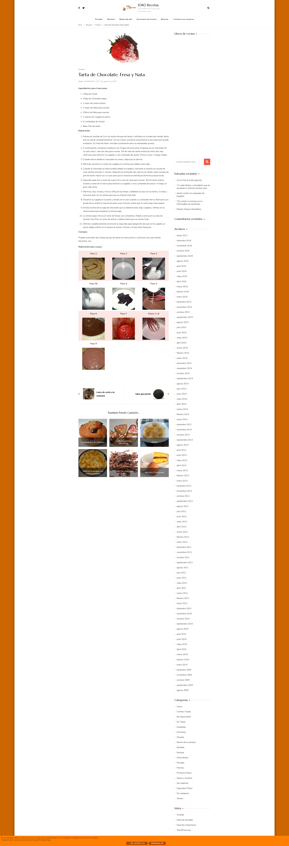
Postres (81, 69)
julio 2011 (181, 572)
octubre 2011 (183, 557)
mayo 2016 (182, 276)
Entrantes (181, 732)
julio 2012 (181, 511)
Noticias (164, 19)
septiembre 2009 (185, 685)
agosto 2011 (183, 567)
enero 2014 (182, 419)
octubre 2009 (183, 680)
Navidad (180, 747)
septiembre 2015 (185, 317)
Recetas (110, 19)
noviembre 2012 (184, 491)
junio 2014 (182, 393)
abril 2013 (181, 465)
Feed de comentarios (186, 825)
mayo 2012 (182, 521)
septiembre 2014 (185, 378)
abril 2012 (181, 526)
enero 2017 (182, 235)
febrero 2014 (183, 414)
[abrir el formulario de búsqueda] (208, 8)
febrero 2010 (183, 659)
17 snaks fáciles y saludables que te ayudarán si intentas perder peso (193, 186)
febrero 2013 (183, 475)
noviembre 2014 (184, 368)
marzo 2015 (182, 347)
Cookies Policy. (46, 840)
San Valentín (182, 783)
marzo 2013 (182, 470)
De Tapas (181, 721)
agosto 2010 (183, 628)
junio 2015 (182, 332)
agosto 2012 (183, 506)
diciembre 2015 (184, 301)
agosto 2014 (183, 383)
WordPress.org (184, 830)
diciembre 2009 (184, 669)
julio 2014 (181, 388)
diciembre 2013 (184, 424)
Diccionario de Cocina (146, 19)
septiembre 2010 (185, 623)
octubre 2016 (183, 250)
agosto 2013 (183, 445)
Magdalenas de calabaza (92, 442)
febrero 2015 (183, 353)
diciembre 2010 (184, 608)
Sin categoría (183, 793)
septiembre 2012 (185, 501)
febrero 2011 (183, 598)
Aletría (154, 442)
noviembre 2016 (184, 245)
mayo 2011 (182, 583)
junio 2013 (182, 455)
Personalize (157, 843)
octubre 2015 (183, 312)
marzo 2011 (182, 593)
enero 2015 (182, 358)
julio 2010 (181, 634)
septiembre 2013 (185, 439)
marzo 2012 (182, 532)
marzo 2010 (182, 654)
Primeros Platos (184, 773)
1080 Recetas (148, 5)
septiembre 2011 (185, 562)
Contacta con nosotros (183, 19)
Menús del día (125, 19)
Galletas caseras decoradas (123, 442)
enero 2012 (182, 542)
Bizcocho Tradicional (154, 472)
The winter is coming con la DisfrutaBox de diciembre (189, 202)
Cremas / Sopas (184, 711)
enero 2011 (182, 603)
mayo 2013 (182, 460)
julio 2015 (181, 327)
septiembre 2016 (185, 256)
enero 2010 (182, 664)
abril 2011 (181, 588)
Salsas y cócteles (184, 778)
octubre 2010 (183, 618)
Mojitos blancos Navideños (189, 209)
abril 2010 (181, 649)
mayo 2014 (182, 399)
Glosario (180, 737)
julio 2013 (181, 450)
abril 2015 (181, 342)
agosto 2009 (183, 690)
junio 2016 (182, 271)
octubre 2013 (183, 434)
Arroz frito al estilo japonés (189, 180)
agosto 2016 (183, 261)
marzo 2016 (182, 286)
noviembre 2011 (184, 552)
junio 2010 (182, 639)
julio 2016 (181, 266)
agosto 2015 (183, 322)
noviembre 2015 (184, 307)
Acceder (180, 814)
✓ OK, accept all (137, 843)
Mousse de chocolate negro (123, 472)
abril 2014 (181, 404)
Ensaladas (181, 727)
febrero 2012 (183, 537)
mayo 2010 (182, 644)
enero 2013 (182, 480)
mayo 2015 (182, 337)
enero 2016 (182, 296)
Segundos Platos (184, 788)
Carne (179, 706)
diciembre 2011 (184, 547)
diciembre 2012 (184, 485)
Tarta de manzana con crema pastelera (92, 472)
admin (80, 81)
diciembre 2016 (184, 240)
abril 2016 (181, 281)
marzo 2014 (182, 409)
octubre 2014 (183, 373)
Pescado (180, 762)
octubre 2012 (183, 496)
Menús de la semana (186, 742)
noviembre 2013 (184, 429)
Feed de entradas (185, 820)
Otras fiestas (182, 757)
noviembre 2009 (184, 674)
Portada (98, 19)
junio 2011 (182, 577)
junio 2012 (182, 516)
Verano (180, 798)
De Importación (184, 716)
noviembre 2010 (184, 613)
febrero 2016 (183, 291)
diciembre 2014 (184, 363)
